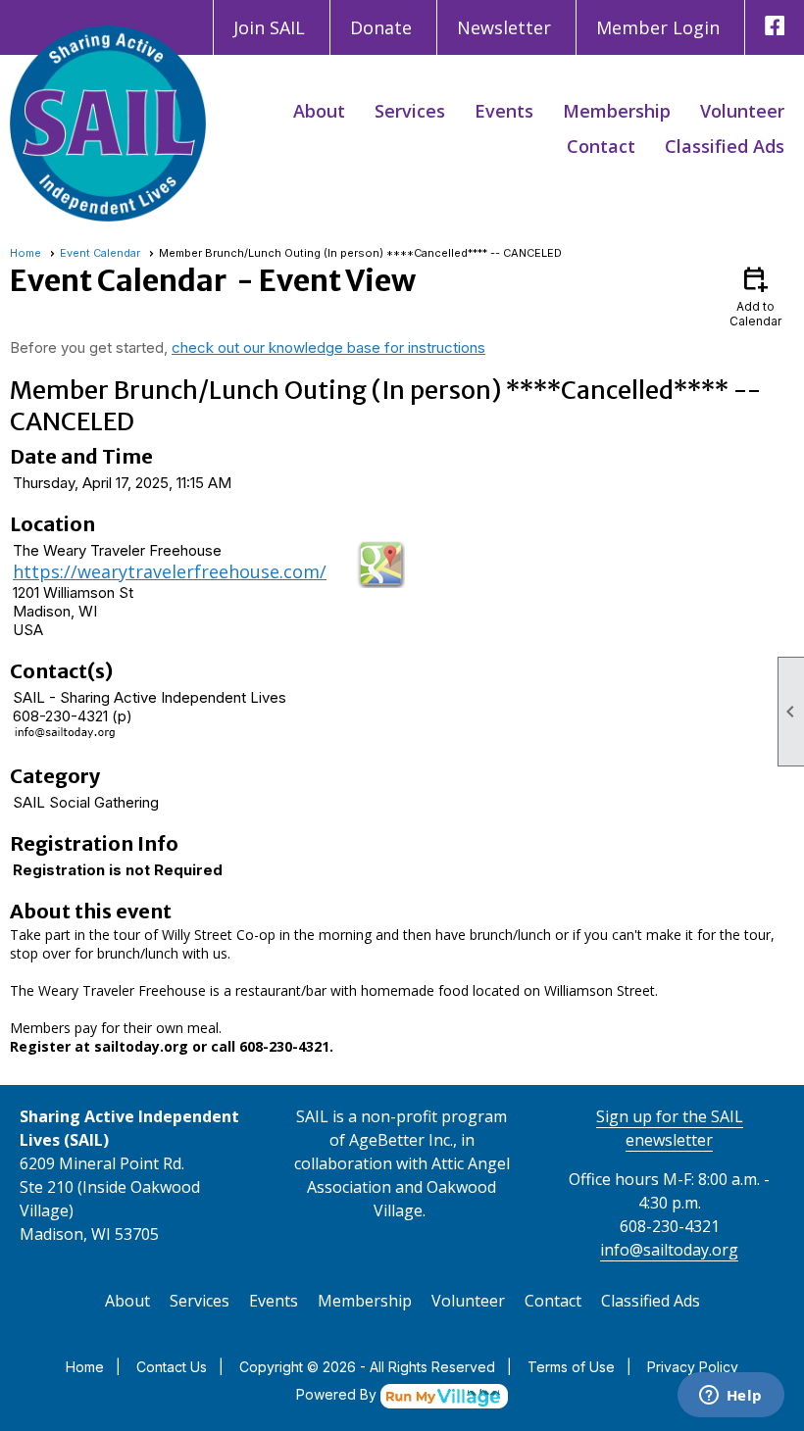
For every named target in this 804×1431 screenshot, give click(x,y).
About (319, 111)
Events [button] (504, 111)
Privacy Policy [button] (692, 1366)
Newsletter (504, 27)
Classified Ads (724, 146)
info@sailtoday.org (669, 1249)
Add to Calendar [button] (755, 295)
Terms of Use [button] (571, 1366)
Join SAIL (269, 27)
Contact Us (171, 1366)
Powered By (338, 1394)
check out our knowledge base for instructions (328, 347)
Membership (617, 111)
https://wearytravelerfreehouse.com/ (170, 571)
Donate (381, 27)
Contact (601, 146)
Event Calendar (100, 253)
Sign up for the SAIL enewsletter (669, 1128)
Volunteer (742, 111)
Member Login (658, 27)
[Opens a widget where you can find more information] (730, 1396)
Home (25, 253)
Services (410, 111)
